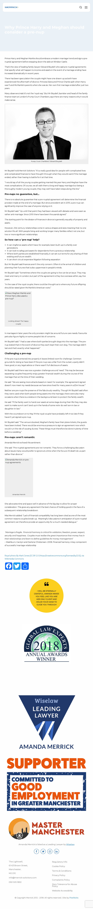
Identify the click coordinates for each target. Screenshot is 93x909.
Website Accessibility (62, 891)
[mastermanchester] (46, 839)
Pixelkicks (73, 898)
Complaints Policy (61, 880)
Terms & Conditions (61, 871)
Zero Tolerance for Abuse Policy (64, 885)
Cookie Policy (58, 866)
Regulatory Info (59, 862)
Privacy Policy (58, 875)
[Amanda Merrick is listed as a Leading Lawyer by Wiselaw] (46, 752)
